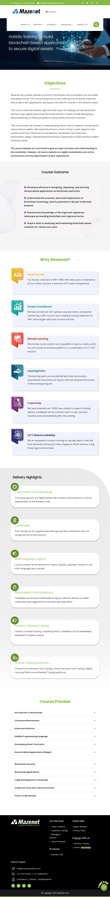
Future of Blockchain (25, 795)
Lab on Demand (57, 841)
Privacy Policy (79, 830)
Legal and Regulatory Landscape (31, 780)
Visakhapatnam (45, 879)
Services (37, 24)
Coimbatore (22, 879)
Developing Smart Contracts (29, 744)
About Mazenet (80, 826)
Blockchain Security (25, 764)
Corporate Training (58, 830)
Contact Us (82, 24)
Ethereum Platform (25, 728)
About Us (25, 24)
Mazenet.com (63, 893)
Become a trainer (81, 843)
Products (51, 24)
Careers (81, 847)
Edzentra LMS (56, 854)
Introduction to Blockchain (28, 712)
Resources (66, 24)
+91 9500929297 (40, 874)
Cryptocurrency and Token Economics (34, 787)
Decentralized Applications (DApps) (33, 752)
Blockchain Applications (27, 772)
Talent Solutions (57, 826)
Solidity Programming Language (31, 736)
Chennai (33, 879)
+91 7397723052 (27, 3)
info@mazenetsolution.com (52, 3)
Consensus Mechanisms (27, 720)
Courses (52, 11)
